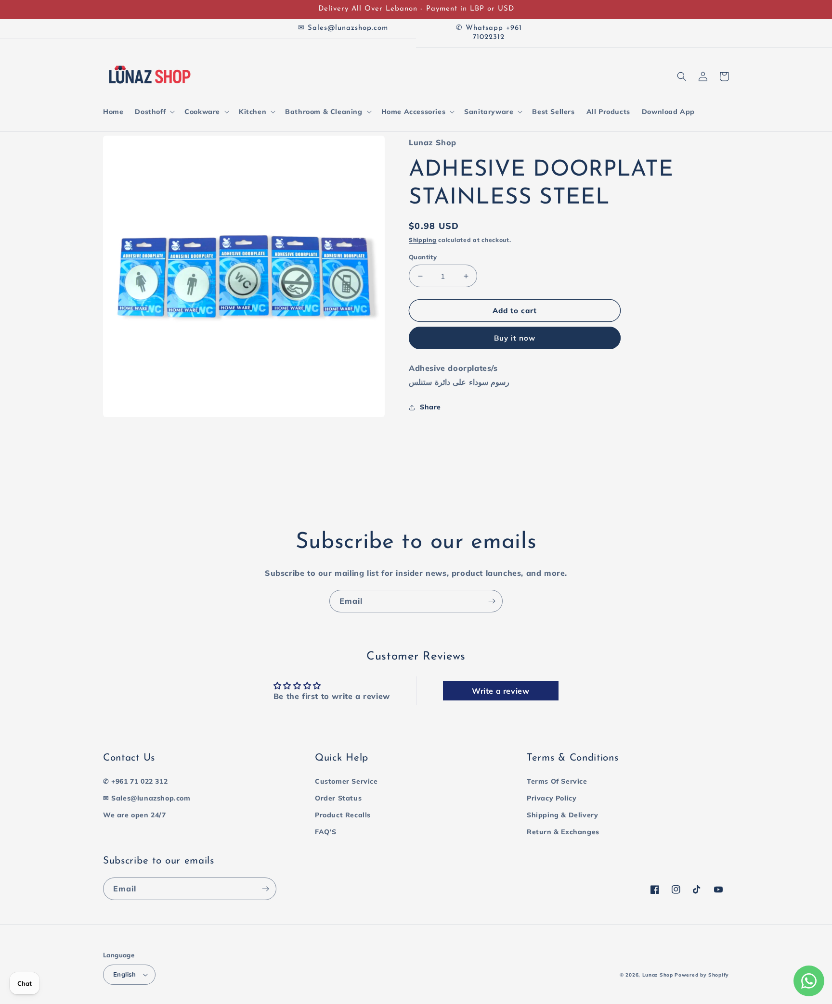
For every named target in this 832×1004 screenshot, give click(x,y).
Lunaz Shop (657, 975)
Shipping (423, 240)
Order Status (338, 798)
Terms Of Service (557, 781)
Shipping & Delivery (562, 815)
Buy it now (514, 338)
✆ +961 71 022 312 (135, 781)
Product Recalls (343, 815)
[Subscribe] (491, 601)
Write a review (500, 691)
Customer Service (346, 781)
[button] (154, 112)
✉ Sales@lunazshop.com (147, 798)
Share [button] (430, 407)
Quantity (423, 257)
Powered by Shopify (702, 975)
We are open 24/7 (134, 815)
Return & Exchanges (563, 831)
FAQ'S (326, 831)
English (124, 974)
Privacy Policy (551, 798)
